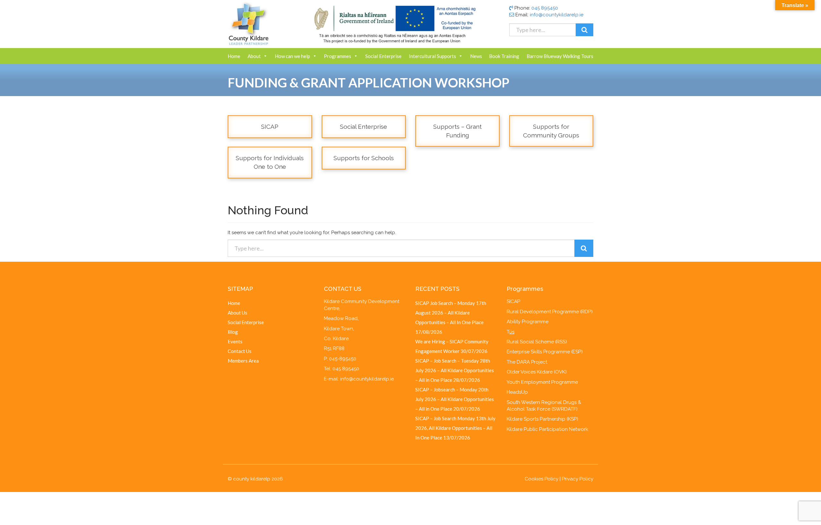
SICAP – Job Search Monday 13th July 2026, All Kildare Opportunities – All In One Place (455, 427)
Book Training (504, 56)
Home (234, 56)
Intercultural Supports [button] (432, 56)
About (254, 56)
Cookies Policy (541, 479)
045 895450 (544, 8)
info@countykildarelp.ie (556, 15)
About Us (237, 313)
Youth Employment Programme (542, 382)
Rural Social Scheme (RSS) (537, 342)
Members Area (243, 361)
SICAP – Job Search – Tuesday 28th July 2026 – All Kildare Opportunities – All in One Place (454, 370)
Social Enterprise (383, 56)
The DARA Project (527, 362)
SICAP (513, 301)
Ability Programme (527, 321)
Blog (233, 332)
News (476, 56)
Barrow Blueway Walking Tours (560, 56)
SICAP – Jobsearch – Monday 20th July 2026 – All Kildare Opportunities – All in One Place (454, 399)
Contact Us (239, 351)
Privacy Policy (577, 479)
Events (235, 341)
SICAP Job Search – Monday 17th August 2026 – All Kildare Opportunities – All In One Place (450, 312)
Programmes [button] (337, 56)
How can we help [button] (292, 56)
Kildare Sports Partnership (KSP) (542, 419)
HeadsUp (517, 392)
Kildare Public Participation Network (547, 429)
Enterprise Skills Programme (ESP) (545, 352)
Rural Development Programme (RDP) (550, 312)
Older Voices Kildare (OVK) (537, 372)
